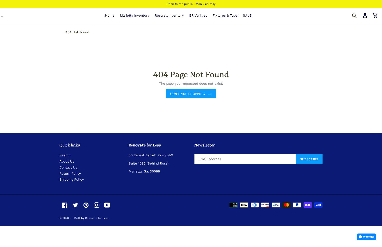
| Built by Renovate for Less (90, 218)
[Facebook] (64, 205)
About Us (66, 161)
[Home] (60, 32)
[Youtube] (107, 205)
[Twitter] (75, 205)
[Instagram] (96, 205)
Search (65, 155)
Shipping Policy (71, 180)
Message (368, 236)
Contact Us (68, 167)
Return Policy (70, 174)
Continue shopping (187, 94)
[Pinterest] (86, 205)
